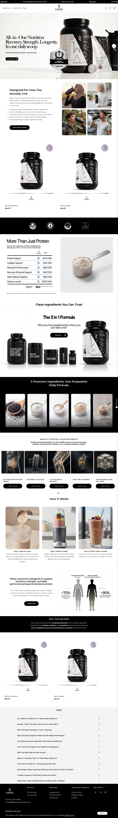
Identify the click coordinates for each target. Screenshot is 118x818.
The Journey (32, 792)
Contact (74, 798)
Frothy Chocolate (11, 205)
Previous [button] (4, 46)
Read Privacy (69, 815)
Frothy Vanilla (65, 205)
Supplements (54, 792)
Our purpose (32, 795)
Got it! (102, 813)
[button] (106, 8)
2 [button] (58, 78)
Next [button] (114, 46)
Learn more (12, 486)
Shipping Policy (77, 795)
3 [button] (60, 78)
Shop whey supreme (19, 127)
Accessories (53, 798)
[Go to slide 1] (58, 492)
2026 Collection (55, 795)
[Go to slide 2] (59, 492)
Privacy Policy (76, 792)
